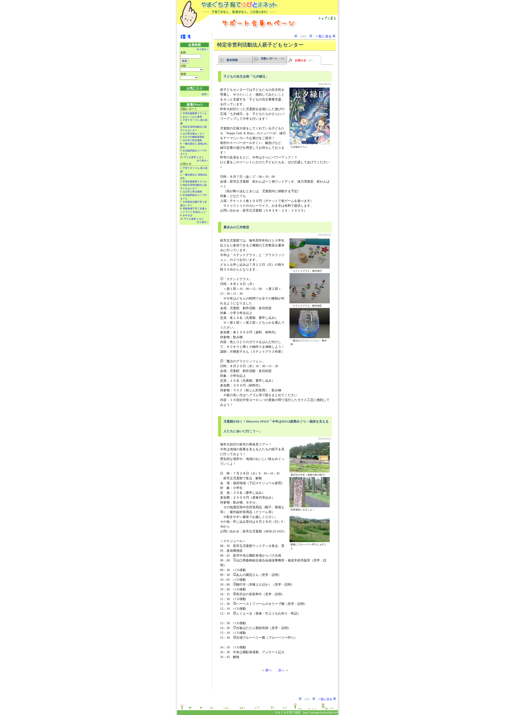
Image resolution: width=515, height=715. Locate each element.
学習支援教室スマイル (195, 113)
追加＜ (205, 94)
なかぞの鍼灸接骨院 (193, 136)
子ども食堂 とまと (194, 157)
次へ (281, 670)
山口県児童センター (193, 133)
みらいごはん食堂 (192, 116)
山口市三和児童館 (192, 140)
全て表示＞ (203, 49)
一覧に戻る (323, 36)
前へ (268, 670)
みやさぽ (187, 215)
